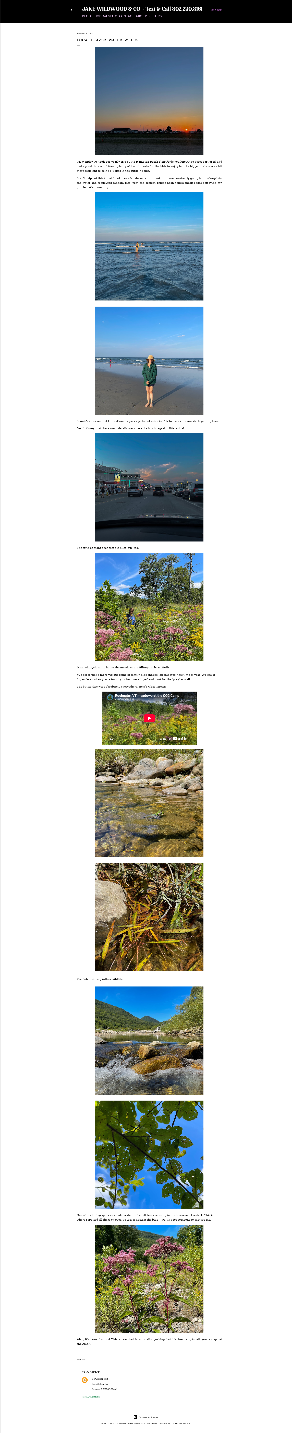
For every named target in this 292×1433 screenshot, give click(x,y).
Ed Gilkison (97, 1378)
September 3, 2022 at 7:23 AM (104, 1389)
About (141, 16)
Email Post (81, 1359)
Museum (110, 16)
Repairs (155, 16)
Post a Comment (91, 1396)
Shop (97, 16)
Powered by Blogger (149, 1417)
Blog (86, 16)
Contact (126, 16)
